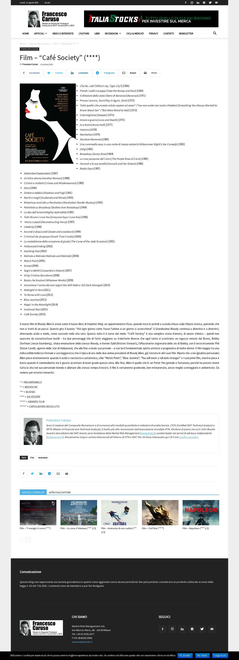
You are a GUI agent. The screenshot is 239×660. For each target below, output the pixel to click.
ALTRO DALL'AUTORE (60, 492)
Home (25, 33)
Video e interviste (63, 33)
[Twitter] (210, 2)
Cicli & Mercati (135, 33)
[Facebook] (185, 2)
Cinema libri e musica (39, 43)
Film (32, 457)
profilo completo (188, 437)
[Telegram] (204, 2)
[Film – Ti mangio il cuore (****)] (38, 512)
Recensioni (111, 33)
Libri (97, 33)
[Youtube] (216, 2)
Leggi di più (220, 655)
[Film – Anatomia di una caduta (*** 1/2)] (119, 512)
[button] (214, 34)
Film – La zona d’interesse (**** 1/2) (78, 528)
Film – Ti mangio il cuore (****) (35, 528)
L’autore (84, 33)
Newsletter (186, 33)
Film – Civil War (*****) (153, 528)
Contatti (168, 33)
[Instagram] (192, 2)
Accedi (47, 2)
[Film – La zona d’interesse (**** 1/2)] (78, 512)
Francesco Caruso (30, 64)
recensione (42, 457)
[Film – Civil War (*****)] (160, 512)
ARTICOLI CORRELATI (33, 492)
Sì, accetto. (185, 655)
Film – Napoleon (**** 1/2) (196, 528)
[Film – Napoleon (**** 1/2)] (201, 512)
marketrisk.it (148, 433)
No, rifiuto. (202, 655)
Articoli (39, 33)
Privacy (153, 33)
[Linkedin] (198, 2)
